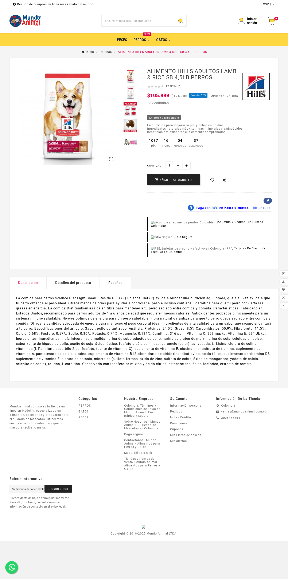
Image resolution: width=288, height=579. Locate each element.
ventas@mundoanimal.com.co (244, 411)
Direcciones (178, 423)
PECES (83, 417)
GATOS (83, 411)
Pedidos (176, 411)
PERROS (84, 405)
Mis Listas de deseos (185, 435)
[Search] (180, 21)
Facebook (268, 201)
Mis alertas (178, 441)
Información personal (186, 405)
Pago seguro (133, 434)
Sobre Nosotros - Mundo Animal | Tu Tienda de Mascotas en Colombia (142, 425)
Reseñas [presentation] (115, 283)
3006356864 (230, 417)
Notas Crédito (180, 417)
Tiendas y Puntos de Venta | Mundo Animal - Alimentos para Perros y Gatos (142, 463)
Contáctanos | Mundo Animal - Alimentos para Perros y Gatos (142, 443)
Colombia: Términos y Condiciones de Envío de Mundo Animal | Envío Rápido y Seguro (142, 410)
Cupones (176, 429)
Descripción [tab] (28, 283)
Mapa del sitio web (138, 452)
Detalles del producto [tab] (73, 283)
